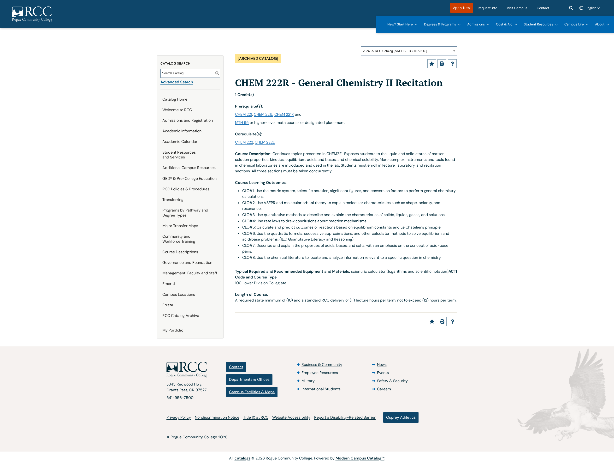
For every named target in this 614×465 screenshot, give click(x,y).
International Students (321, 389)
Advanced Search (176, 82)
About (599, 24)
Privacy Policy (178, 417)
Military (308, 380)
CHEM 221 (243, 114)
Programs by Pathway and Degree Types (185, 213)
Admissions (476, 24)
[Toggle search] (571, 8)
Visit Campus (517, 8)
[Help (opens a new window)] (452, 63)
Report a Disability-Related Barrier (345, 417)
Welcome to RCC (177, 109)
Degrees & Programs (440, 24)
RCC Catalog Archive (180, 315)
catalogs (242, 458)
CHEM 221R (284, 114)
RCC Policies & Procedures (185, 189)
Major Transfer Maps (180, 225)
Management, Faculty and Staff (189, 273)
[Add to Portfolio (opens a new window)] (431, 63)
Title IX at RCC (255, 417)
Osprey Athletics (401, 417)
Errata (167, 305)
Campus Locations (178, 294)
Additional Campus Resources (189, 167)
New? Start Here (400, 24)
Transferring (172, 199)
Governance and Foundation (187, 262)
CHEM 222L (265, 142)
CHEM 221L (263, 114)
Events (383, 372)
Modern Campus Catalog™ (360, 458)
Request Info (487, 8)
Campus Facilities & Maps (252, 391)
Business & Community (321, 364)
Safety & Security (392, 380)
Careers (384, 389)
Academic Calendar (179, 141)
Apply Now (461, 8)
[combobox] (409, 50)
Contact (543, 8)
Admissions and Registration (187, 120)
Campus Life (574, 24)
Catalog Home (174, 99)
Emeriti (168, 283)
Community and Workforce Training (178, 239)
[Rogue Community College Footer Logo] (186, 370)
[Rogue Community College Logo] (32, 14)
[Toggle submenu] (416, 24)
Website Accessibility (291, 417)
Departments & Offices (249, 379)
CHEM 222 (244, 142)
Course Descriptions (180, 251)
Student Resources (538, 24)
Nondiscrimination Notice (217, 417)
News (382, 364)
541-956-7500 (180, 397)
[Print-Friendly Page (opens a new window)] (441, 63)
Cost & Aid (504, 24)
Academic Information (181, 130)
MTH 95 (242, 122)
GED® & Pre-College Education (189, 178)
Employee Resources (319, 372)
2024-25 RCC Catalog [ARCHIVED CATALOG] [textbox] (395, 51)
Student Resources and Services (179, 155)
